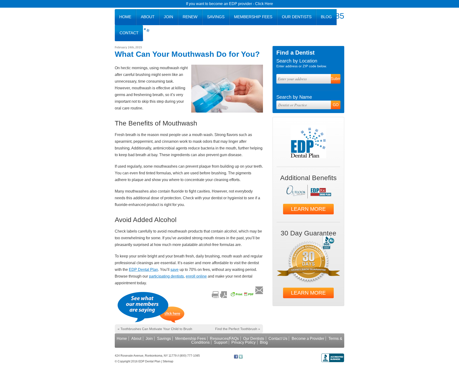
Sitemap (168, 361)
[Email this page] (259, 290)
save (174, 270)
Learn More (308, 209)
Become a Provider (308, 338)
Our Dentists (296, 17)
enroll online (196, 276)
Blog (326, 17)
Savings (215, 17)
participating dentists (166, 276)
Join (168, 17)
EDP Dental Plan (143, 270)
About (147, 17)
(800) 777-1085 (190, 355)
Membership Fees (253, 17)
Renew (190, 17)
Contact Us (277, 338)
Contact (129, 33)
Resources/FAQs (224, 338)
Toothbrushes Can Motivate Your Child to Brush (155, 329)
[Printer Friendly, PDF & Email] (233, 294)
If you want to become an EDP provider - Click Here (229, 4)
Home (125, 17)
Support (220, 342)
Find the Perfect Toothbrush (237, 329)
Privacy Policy (243, 342)
